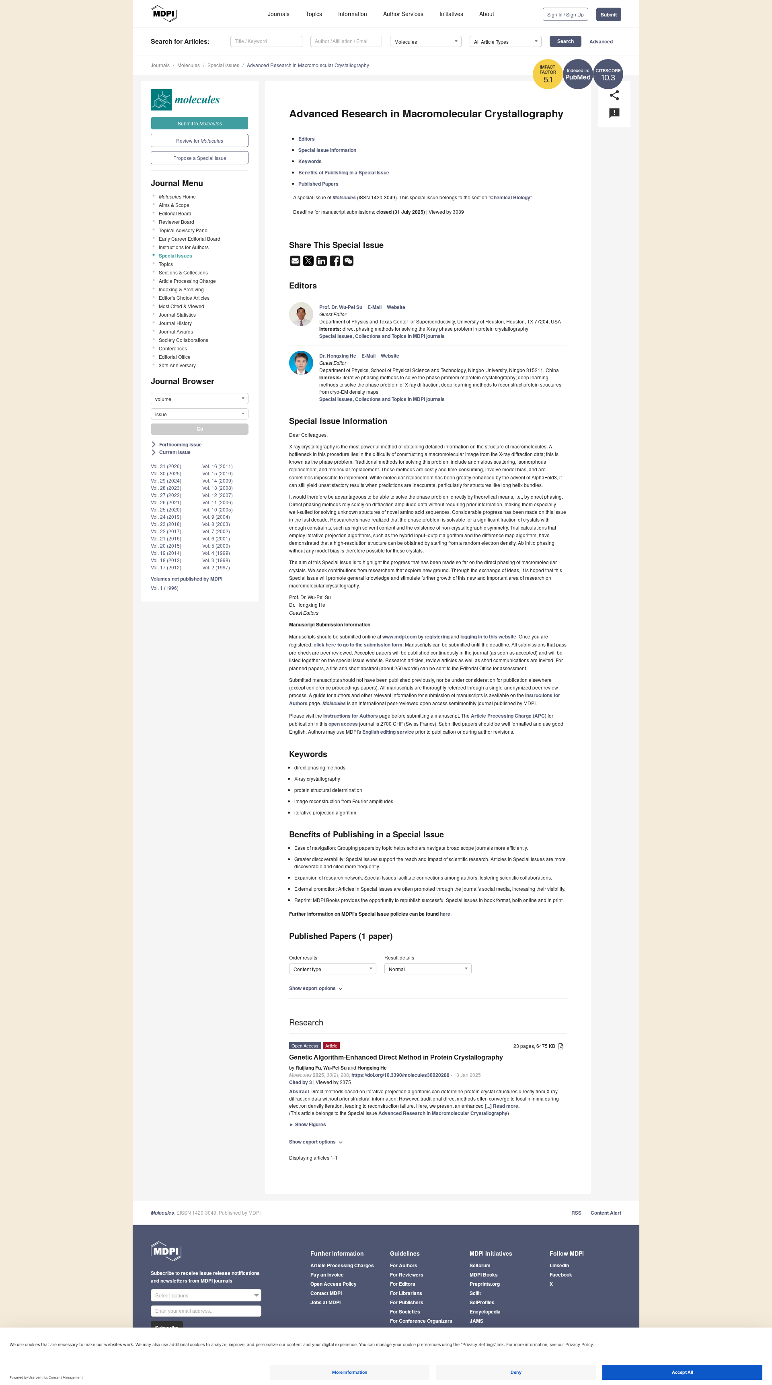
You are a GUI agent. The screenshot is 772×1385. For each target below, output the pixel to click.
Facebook (561, 1274)
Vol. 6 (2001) (216, 538)
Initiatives (451, 14)
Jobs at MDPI (325, 1302)
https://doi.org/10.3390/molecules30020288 (400, 1074)
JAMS (476, 1320)
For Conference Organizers (421, 1320)
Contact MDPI (326, 1293)
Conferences (173, 348)
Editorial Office (175, 356)
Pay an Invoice (327, 1274)
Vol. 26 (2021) (166, 502)
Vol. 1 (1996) (165, 587)
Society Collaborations (183, 339)
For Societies (405, 1311)
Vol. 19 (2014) (166, 552)
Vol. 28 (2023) (166, 487)
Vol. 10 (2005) (217, 509)
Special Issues (223, 64)
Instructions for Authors (184, 246)
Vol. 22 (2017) (166, 531)
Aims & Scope (174, 204)
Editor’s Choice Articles (184, 297)
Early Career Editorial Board (189, 238)
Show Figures (307, 1124)
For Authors (403, 1265)
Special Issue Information (327, 149)
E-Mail (375, 307)
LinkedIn (559, 1265)
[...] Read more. (502, 1105)
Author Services (403, 14)
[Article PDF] (561, 1046)
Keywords (310, 161)
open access (343, 723)
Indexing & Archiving (181, 289)
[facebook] (335, 263)
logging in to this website (488, 636)
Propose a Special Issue (199, 157)
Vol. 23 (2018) (166, 523)
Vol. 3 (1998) (216, 559)
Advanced (601, 41)
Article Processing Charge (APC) (508, 715)
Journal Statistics (177, 314)
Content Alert (606, 1212)
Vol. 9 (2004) (216, 516)
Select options (172, 1295)
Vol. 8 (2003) (216, 523)
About (486, 14)
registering (437, 636)
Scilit (475, 1293)
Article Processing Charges (342, 1265)
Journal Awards (176, 331)
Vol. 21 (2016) (166, 538)
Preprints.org (485, 1283)
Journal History (175, 322)
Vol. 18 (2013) (166, 559)
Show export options (316, 988)
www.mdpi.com (399, 636)
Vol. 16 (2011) (217, 465)
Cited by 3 (300, 1082)
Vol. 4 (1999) (216, 552)
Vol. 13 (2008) (217, 487)
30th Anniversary (177, 365)
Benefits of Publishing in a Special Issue (343, 172)
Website (396, 307)
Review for (199, 140)
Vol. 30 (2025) (166, 473)
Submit (609, 14)
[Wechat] (348, 263)
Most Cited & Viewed (181, 306)
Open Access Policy (333, 1283)
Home (177, 196)
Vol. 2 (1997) (216, 567)
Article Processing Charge (187, 280)
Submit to (200, 123)
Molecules (188, 64)
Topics (314, 14)
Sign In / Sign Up (565, 14)
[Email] (296, 263)
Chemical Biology (510, 197)
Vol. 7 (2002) (216, 531)
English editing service (388, 731)
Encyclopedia (485, 1311)
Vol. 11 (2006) (217, 502)
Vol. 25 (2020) (166, 509)
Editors (306, 138)
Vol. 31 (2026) (166, 465)
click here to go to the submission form (358, 644)
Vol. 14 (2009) (217, 480)
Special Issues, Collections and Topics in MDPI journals (382, 336)
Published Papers (318, 183)
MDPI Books (484, 1274)
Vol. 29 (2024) (166, 480)
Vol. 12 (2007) (217, 494)
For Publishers (406, 1302)
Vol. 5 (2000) (216, 545)
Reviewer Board (176, 221)
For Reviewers (406, 1274)
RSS (576, 1212)
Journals (279, 14)
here (445, 913)
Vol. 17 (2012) (166, 567)
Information (352, 14)
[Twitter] (309, 263)
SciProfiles (482, 1302)
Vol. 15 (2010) (217, 473)
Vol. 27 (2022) (166, 494)
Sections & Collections (183, 272)
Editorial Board (175, 213)
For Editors (402, 1283)
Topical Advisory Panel (184, 230)
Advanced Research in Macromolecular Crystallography (308, 64)
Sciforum (480, 1265)
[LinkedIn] (322, 263)
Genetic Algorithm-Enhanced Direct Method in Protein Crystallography (396, 1057)
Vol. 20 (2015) (166, 545)
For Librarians (406, 1293)
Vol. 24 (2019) (166, 516)
